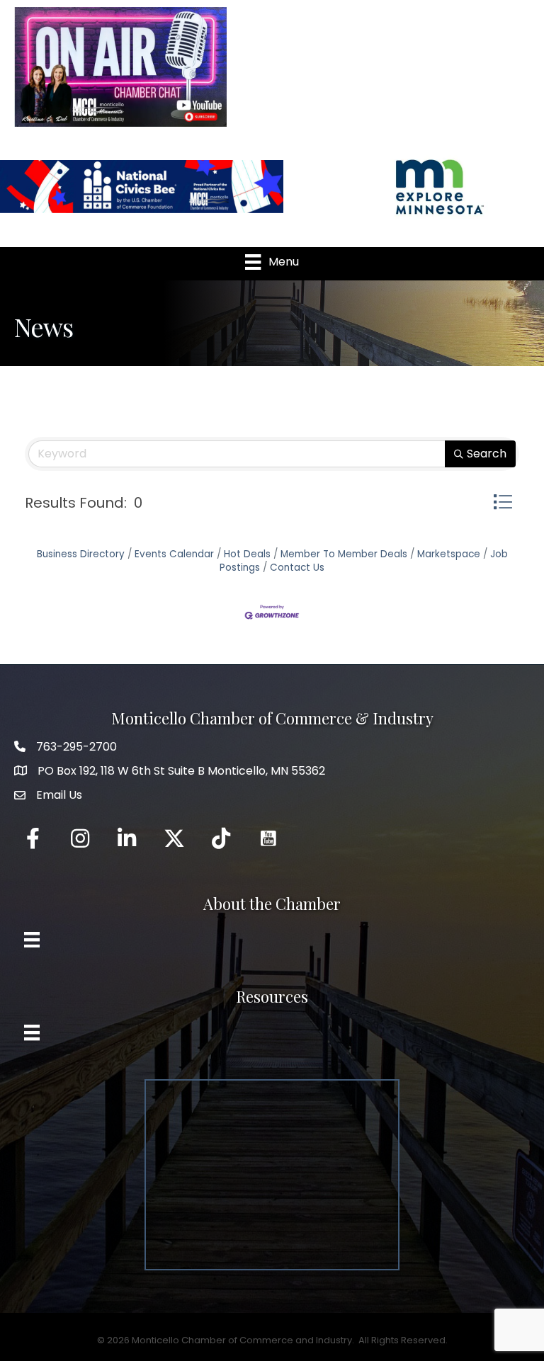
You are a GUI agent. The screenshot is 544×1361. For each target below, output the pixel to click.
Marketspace (448, 554)
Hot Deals (247, 554)
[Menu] (32, 939)
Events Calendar (174, 554)
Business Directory (81, 554)
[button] (502, 501)
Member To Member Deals (343, 554)
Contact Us (297, 567)
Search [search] (486, 453)
